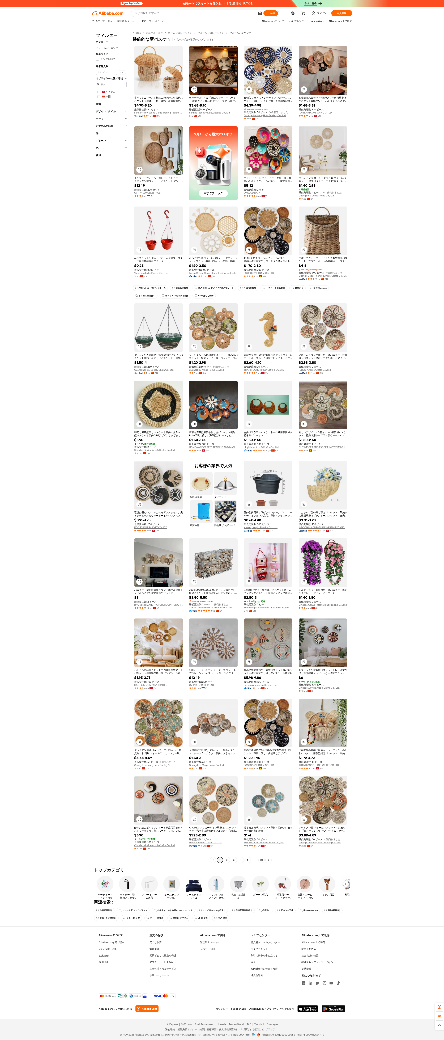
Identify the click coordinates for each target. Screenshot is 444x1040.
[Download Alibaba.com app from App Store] (307, 1008)
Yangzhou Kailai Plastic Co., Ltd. (151, 273)
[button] (260, 13)
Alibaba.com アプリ (260, 1008)
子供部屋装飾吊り (244, 910)
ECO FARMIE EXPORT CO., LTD (150, 527)
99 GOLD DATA (252, 192)
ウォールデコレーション (211, 32)
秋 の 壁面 (222, 918)
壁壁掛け (266, 910)
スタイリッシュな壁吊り (214, 910)
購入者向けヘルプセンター (265, 942)
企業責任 (104, 955)
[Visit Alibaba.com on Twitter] (317, 983)
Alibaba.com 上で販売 (313, 942)
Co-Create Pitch (108, 949)
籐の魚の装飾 (182, 288)
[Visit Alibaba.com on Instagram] (324, 983)
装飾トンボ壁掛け (108, 918)
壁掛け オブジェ (180, 918)
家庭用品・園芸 (154, 32)
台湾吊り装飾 (250, 288)
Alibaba (137, 32)
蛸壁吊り (299, 288)
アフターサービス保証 (162, 962)
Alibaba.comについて (111, 935)
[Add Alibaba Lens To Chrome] (147, 1008)
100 (261, 860)
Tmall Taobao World (205, 1024)
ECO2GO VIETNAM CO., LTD (259, 273)
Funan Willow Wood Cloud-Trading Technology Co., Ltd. (158, 112)
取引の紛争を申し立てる (264, 955)
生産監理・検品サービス (163, 968)
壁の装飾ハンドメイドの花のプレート (216, 288)
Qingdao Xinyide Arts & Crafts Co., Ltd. (154, 450)
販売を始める (308, 949)
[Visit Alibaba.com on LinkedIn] (310, 983)
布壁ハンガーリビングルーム (152, 288)
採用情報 (104, 962)
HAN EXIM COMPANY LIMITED (315, 112)
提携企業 (306, 968)
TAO (249, 1024)
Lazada (222, 1024)
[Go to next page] (268, 860)
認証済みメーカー (210, 942)
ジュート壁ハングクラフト (134, 910)
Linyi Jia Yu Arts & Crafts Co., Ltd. (261, 447)
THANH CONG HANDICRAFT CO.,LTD (264, 369)
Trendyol (259, 1024)
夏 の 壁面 (203, 918)
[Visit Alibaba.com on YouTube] (331, 983)
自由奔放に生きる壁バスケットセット (175, 910)
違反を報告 (257, 975)
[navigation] (111, 447)
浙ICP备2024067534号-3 (310, 1034)
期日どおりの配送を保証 (163, 955)
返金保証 (154, 949)
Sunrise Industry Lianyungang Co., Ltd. (209, 112)
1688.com (186, 1024)
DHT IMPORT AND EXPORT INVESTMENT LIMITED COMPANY (323, 447)
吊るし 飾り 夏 (133, 918)
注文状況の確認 (309, 955)
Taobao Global (236, 1024)
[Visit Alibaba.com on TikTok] (338, 983)
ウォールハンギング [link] (240, 32)
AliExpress (172, 1024)
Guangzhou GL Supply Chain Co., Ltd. (154, 369)
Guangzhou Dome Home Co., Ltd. (316, 195)
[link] (439, 1007)
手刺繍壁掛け (334, 910)
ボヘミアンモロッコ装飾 (176, 295)
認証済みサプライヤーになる (317, 962)
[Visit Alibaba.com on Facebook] (303, 983)
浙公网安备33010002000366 (278, 1034)
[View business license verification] (253, 1035)
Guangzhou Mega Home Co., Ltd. (206, 369)
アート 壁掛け (156, 918)
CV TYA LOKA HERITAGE (147, 192)
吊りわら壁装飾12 (147, 295)
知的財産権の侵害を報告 (264, 968)
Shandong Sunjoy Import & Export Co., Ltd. (266, 607)
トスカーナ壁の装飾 (275, 288)
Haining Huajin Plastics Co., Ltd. (261, 527)
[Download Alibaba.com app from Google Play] (333, 1008)
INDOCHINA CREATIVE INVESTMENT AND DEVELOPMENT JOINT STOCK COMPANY (323, 527)
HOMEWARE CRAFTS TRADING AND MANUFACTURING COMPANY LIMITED (213, 447)
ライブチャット (259, 949)
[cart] (304, 13)
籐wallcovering (310, 910)
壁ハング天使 (287, 910)
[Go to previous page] (213, 860)
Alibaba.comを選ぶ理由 (111, 942)
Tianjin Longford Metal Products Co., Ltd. (211, 607)
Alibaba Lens (106, 1008)
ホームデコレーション (180, 32)
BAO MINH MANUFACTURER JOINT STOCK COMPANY (158, 604)
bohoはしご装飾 (206, 295)
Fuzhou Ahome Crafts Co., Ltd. (315, 369)
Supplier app (238, 1008)
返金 (253, 962)
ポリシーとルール (159, 975)
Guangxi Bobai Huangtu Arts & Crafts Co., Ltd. (323, 275)
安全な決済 (156, 942)
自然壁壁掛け (106, 910)
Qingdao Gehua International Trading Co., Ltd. (323, 604)
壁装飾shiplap (320, 288)
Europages (272, 1024)
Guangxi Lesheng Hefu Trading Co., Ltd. (265, 115)
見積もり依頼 (207, 949)
